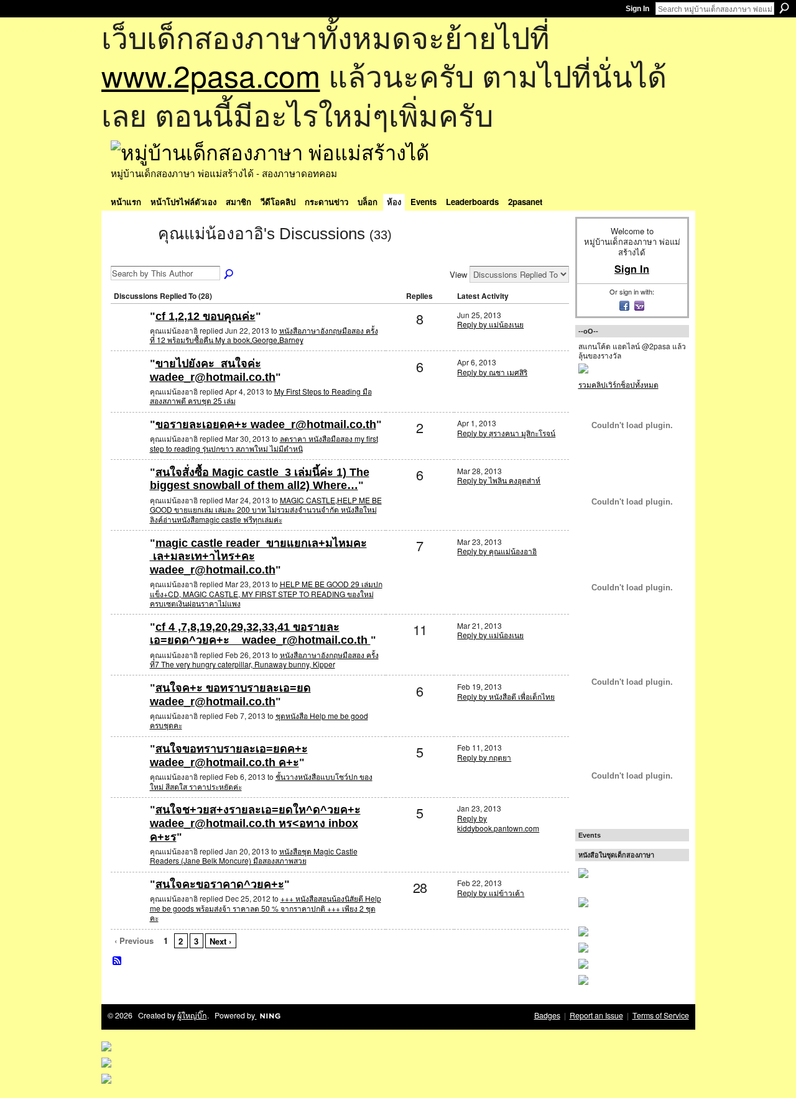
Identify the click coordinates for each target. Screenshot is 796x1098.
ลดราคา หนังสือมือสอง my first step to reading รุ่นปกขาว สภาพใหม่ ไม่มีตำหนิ (264, 443)
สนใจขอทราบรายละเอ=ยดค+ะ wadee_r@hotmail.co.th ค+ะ (229, 756)
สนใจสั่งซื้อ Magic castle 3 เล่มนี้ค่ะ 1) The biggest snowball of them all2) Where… (259, 479)
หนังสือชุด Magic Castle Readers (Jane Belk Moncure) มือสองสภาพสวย (254, 856)
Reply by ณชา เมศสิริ (492, 372)
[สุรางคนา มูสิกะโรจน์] (129, 444)
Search (784, 8)
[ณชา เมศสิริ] (129, 383)
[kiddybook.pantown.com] (129, 830)
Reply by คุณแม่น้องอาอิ (497, 551)
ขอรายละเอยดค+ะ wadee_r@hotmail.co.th (265, 424)
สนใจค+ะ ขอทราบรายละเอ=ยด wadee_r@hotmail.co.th (230, 695)
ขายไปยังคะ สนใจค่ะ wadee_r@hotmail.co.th (212, 370)
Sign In (637, 8)
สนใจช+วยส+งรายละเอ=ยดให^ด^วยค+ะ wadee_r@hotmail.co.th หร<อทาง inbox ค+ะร (255, 823)
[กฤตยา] (129, 769)
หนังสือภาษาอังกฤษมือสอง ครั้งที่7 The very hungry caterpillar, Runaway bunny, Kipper (264, 659)
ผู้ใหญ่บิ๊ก (192, 1015)
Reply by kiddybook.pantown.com (498, 823)
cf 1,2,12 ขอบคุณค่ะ (205, 316)
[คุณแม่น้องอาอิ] (130, 256)
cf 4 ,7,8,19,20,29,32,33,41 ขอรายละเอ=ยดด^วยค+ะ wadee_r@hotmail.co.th (260, 634)
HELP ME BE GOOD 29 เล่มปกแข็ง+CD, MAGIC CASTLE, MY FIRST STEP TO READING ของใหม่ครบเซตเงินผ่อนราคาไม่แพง (266, 593)
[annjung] (129, 904)
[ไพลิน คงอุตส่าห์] (129, 492)
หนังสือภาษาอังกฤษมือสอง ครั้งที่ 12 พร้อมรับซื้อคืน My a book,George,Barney (264, 335)
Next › (220, 941)
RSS (117, 961)
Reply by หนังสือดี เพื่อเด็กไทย (506, 696)
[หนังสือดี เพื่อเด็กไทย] (129, 708)
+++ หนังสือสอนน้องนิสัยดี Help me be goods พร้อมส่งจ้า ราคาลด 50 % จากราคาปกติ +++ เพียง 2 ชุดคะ (265, 908)
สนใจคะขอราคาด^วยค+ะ (219, 884)
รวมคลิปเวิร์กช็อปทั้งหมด (618, 384)
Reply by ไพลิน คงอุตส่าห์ (498, 480)
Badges (547, 1015)
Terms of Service (660, 1015)
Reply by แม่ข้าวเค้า (490, 892)
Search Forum (229, 274)
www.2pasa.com (210, 74)
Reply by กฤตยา (484, 757)
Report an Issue (596, 1015)
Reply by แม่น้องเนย (490, 324)
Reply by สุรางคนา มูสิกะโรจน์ (506, 433)
